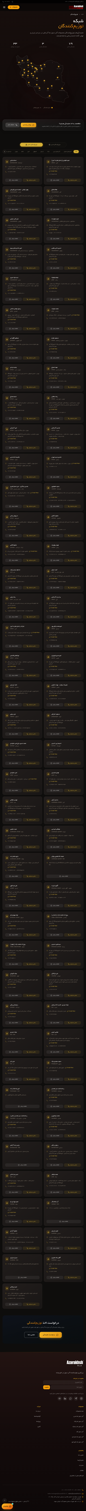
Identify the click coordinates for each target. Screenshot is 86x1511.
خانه (82, 14)
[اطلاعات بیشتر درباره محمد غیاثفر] (63, 1183)
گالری (39, 1426)
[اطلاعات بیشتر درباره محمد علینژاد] (63, 319)
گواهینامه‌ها (37, 1416)
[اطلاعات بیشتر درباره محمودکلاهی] (22, 553)
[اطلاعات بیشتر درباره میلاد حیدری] (22, 1042)
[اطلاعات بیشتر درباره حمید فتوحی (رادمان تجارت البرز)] (63, 170)
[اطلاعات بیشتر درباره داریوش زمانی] (22, 526)
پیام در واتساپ (27, 125)
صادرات (81, 1465)
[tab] (31, 145)
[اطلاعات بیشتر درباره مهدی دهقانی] (22, 810)
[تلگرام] (76, 1398)
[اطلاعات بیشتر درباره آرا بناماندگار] (63, 1212)
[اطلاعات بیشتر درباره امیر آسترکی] (22, 438)
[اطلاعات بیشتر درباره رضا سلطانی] (63, 408)
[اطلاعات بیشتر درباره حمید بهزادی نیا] (22, 1212)
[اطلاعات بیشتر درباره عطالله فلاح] (63, 200)
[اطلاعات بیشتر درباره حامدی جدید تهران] (63, 467)
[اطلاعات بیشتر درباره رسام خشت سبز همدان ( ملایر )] (22, 1126)
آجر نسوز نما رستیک (77, 1426)
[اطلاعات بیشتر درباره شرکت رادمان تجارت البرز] (22, 636)
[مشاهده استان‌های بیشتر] (5, 151)
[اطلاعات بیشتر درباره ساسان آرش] (63, 810)
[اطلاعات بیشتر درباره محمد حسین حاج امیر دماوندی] (22, 753)
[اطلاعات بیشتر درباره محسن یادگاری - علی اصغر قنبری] (22, 496)
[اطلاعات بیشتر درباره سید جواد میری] (22, 289)
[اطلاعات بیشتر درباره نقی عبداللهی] (22, 896)
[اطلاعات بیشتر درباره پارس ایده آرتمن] (22, 1155)
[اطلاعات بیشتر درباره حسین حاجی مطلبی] (63, 258)
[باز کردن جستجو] (12, 1)
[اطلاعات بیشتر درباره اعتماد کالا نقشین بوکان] (63, 866)
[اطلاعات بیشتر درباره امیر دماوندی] (22, 782)
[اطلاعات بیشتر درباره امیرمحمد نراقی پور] (63, 636)
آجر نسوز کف (79, 1432)
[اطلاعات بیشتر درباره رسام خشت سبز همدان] (63, 1098)
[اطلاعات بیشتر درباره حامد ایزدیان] (22, 695)
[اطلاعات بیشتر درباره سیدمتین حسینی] (63, 954)
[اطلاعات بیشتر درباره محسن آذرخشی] (63, 438)
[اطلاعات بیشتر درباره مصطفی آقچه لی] (22, 348)
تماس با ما (31, 1335)
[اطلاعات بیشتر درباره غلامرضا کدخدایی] (22, 467)
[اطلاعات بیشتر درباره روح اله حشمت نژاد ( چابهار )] (22, 954)
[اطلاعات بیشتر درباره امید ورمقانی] (22, 1296)
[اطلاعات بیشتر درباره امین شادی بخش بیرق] (22, 258)
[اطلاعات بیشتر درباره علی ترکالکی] (63, 985)
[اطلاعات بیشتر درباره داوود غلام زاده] (22, 866)
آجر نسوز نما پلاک (78, 1421)
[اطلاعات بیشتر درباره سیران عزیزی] (22, 1268)
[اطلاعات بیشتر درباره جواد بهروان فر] (22, 925)
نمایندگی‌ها (80, 1460)
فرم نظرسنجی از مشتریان (76, 1476)
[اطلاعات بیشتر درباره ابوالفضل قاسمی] (22, 666)
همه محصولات (79, 1411)
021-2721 (7, 1)
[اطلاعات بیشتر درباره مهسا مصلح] (63, 377)
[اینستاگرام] (81, 1398)
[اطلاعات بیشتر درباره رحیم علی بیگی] (22, 1014)
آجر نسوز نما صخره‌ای (77, 1437)
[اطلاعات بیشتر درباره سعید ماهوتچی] (63, 496)
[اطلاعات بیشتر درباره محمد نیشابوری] (63, 1126)
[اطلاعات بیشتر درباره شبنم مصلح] (22, 408)
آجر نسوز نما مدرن (78, 1416)
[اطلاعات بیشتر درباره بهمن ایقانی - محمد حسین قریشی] (22, 200)
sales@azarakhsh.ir (64, 1494)
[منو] (4, 7)
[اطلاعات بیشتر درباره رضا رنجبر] (22, 607)
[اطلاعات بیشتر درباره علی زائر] (22, 1070)
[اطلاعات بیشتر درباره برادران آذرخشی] (63, 607)
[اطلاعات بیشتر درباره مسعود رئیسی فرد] (22, 579)
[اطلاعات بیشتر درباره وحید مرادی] (22, 377)
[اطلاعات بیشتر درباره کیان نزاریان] (63, 1240)
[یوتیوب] (59, 1398)
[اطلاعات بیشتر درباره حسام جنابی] (22, 170)
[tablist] (43, 144)
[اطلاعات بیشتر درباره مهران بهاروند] (63, 553)
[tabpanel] (43, 729)
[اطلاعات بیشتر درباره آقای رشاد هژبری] (63, 1268)
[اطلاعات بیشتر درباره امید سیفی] (63, 579)
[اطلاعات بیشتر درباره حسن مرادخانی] (22, 1183)
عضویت (46, 1387)
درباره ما (38, 1411)
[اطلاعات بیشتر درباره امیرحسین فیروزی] (63, 666)
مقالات (81, 1470)
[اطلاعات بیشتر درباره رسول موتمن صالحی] (22, 319)
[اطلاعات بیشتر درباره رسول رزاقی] (63, 1155)
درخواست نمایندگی (49, 1335)
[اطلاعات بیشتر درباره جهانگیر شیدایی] (63, 838)
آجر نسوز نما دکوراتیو (77, 1442)
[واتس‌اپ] (70, 1398)
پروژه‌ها (38, 1421)
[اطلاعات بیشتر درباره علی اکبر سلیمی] (22, 229)
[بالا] (5, 1500)
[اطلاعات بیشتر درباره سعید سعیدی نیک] (63, 1070)
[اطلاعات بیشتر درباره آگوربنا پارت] (63, 896)
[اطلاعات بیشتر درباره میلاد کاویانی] (22, 985)
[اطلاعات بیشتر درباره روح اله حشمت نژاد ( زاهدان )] (63, 925)
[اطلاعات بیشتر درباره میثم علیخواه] (63, 289)
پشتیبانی (5, 1506)
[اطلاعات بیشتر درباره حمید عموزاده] (63, 229)
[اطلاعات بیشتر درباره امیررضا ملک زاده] (22, 1098)
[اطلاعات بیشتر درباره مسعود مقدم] (63, 348)
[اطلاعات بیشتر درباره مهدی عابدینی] (63, 782)
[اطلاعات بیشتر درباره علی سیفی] (22, 724)
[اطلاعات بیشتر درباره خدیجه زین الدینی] (63, 753)
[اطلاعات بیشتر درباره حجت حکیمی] (22, 838)
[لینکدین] (65, 1398)
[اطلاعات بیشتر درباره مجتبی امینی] (63, 1042)
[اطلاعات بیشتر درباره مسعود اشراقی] (63, 724)
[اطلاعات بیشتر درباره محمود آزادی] (22, 1240)
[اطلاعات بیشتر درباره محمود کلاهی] (63, 526)
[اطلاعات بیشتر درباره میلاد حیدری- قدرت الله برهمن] (63, 1014)
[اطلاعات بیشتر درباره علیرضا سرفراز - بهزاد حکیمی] (63, 695)
